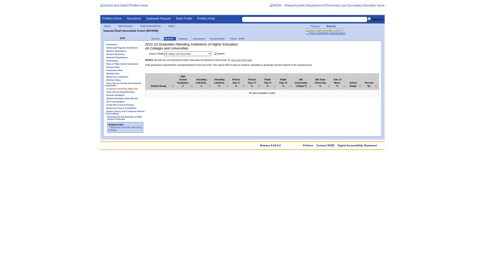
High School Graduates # (183, 81)
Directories (134, 18)
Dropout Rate (113, 67)
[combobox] (304, 19)
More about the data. (241, 60)
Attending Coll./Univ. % (219, 82)
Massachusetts (125, 26)
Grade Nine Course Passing (120, 105)
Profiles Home (112, 18)
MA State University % (320, 82)
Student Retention (115, 54)
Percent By (369, 84)
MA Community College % (301, 82)
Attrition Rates (113, 80)
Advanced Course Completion (121, 108)
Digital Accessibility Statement (357, 145)
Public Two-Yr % (267, 82)
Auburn (171, 26)
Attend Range (353, 84)
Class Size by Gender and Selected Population (123, 84)
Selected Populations (117, 57)
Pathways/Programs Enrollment (122, 48)
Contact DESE (325, 145)
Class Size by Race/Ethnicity (120, 92)
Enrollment (111, 44)
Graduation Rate (114, 70)
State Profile (184, 18)
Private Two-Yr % (236, 82)
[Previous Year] (117, 38)
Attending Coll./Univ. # (201, 82)
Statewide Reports (158, 18)
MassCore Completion (117, 77)
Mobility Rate (112, 73)
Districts (315, 26)
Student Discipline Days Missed (122, 98)
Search (107, 26)
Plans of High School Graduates (122, 64)
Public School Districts (150, 26)
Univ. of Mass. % (337, 82)
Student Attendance (116, 51)
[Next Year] (130, 38)
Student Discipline (115, 95)
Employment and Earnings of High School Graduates (124, 118)
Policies (308, 145)
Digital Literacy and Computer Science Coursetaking (125, 112)
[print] (355, 54)
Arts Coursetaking (115, 101)
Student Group (158, 86)
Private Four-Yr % (252, 82)
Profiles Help (206, 18)
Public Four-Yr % (283, 82)
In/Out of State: (156, 54)
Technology (112, 61)
